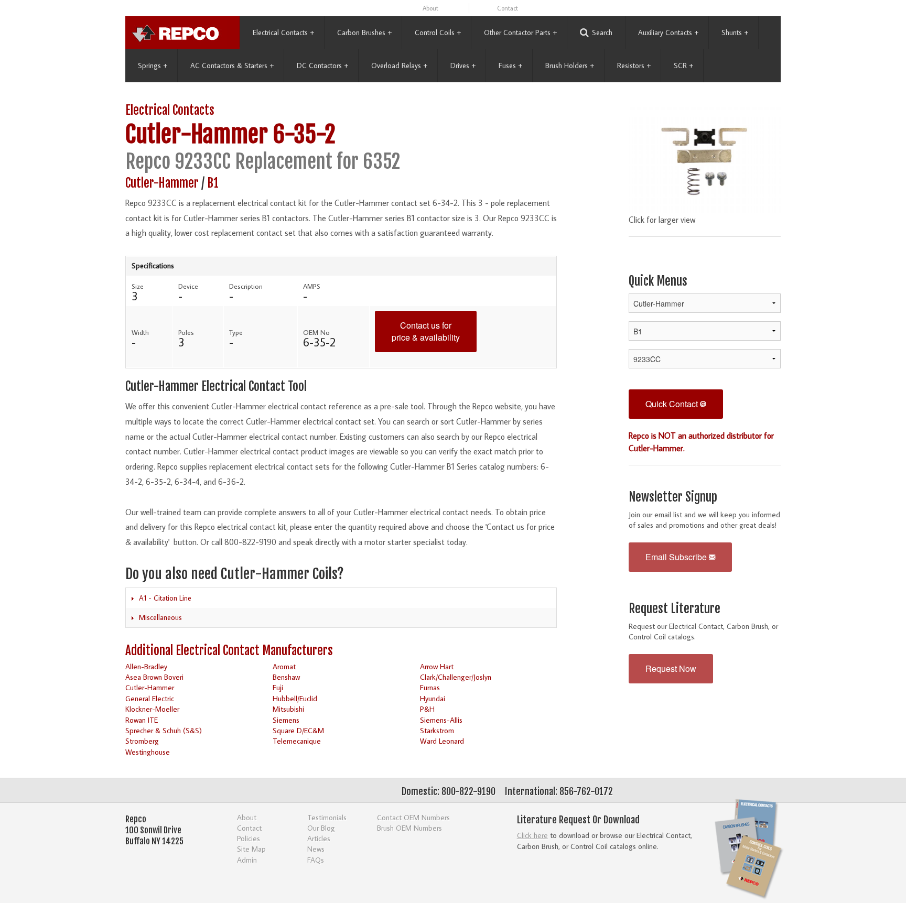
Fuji (278, 687)
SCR (683, 65)
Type (236, 332)
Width (140, 332)
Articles (318, 838)
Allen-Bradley (146, 666)
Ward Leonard (442, 741)
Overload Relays (399, 65)
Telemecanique (297, 741)
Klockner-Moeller (152, 709)
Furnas (430, 687)
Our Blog (321, 828)
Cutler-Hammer (196, 134)
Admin (247, 860)
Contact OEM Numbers (413, 817)
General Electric (149, 698)
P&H (427, 709)
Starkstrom (437, 730)
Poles (186, 332)
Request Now (670, 668)
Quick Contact (672, 404)
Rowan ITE (141, 720)
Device (188, 286)
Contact (507, 8)
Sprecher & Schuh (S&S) (163, 730)
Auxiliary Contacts (668, 32)
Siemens (286, 720)
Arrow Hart (437, 666)
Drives (463, 65)
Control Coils (438, 32)
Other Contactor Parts (520, 32)
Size (138, 286)
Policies (248, 838)
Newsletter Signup (673, 497)
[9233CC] (705, 155)
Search (602, 32)
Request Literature (674, 608)
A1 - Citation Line (165, 598)
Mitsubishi (288, 709)
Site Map (251, 849)
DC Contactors (322, 65)
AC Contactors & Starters (232, 65)
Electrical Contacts (283, 32)
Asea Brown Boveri (154, 677)
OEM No (316, 332)
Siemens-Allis (441, 720)
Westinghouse (147, 752)
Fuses (510, 65)
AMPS (311, 286)
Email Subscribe (677, 557)
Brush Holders (569, 65)
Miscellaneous (160, 617)
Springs (152, 65)
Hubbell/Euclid (295, 698)
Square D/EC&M (298, 730)
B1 (213, 183)
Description (246, 286)
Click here (532, 835)
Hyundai (432, 698)
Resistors (634, 65)
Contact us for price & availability (426, 331)
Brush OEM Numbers (409, 828)
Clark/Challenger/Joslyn (455, 677)
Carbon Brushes (364, 32)
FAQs (315, 860)
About (430, 8)
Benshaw (286, 677)
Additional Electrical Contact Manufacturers (229, 650)
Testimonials (327, 817)
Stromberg (142, 741)
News (316, 849)
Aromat (284, 666)
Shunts (734, 32)
